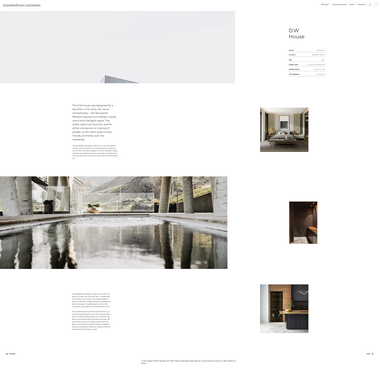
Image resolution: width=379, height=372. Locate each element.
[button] (361, 4)
